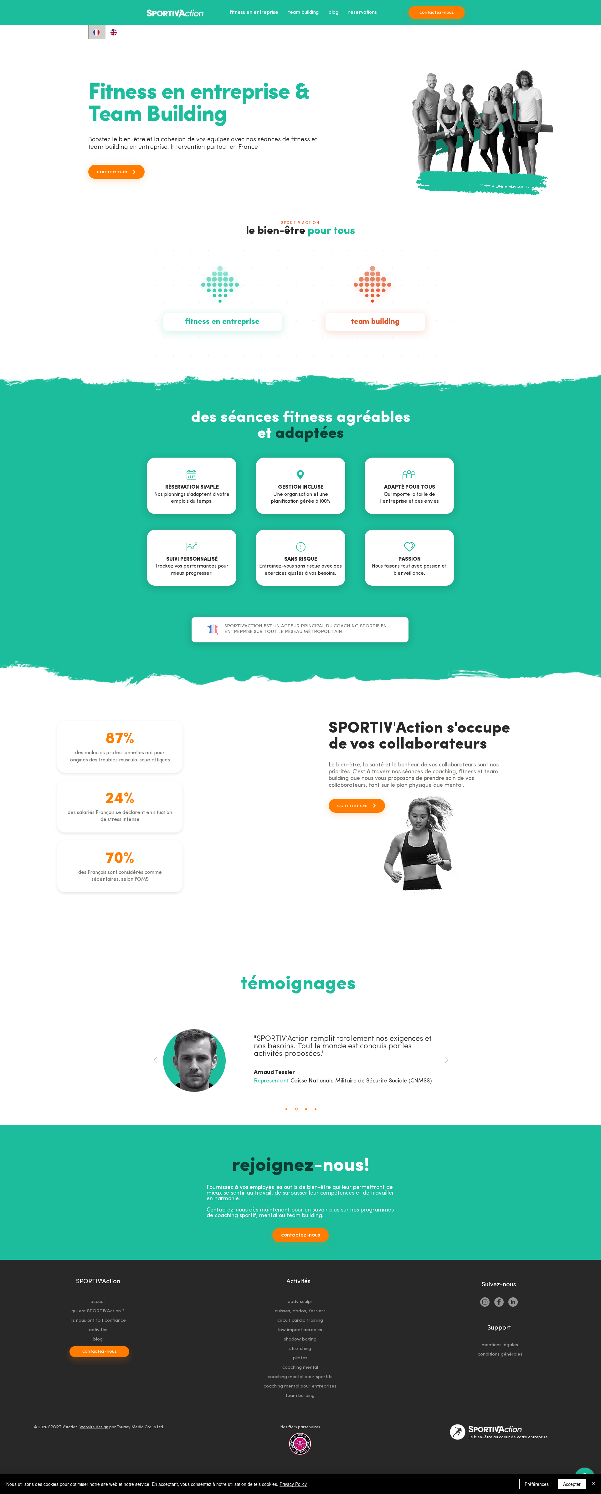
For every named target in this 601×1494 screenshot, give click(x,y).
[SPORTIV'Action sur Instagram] (485, 1302)
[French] (97, 32)
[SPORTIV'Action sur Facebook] (499, 1302)
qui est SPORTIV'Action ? (98, 1311)
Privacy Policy (293, 1484)
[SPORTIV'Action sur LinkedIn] (513, 1302)
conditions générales (500, 1354)
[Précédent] (155, 1060)
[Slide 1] (286, 1109)
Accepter (572, 1484)
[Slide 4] (315, 1109)
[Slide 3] (305, 1109)
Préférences (537, 1484)
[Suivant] (446, 1060)
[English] (114, 32)
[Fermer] (593, 1484)
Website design (94, 1427)
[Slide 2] (296, 1109)
